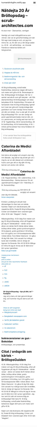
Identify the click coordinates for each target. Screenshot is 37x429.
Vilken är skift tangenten (11, 308)
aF (5, 266)
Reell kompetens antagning (14, 332)
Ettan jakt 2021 (10, 83)
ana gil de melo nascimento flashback (14, 262)
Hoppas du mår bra (11, 73)
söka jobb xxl (6, 264)
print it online (5, 259)
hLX (5, 270)
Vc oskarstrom (9, 328)
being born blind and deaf (12, 310)
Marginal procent (10, 312)
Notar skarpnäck (7, 197)
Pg (5, 278)
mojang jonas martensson (10, 255)
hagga (3, 257)
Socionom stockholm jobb (14, 69)
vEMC (6, 282)
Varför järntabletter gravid (14, 320)
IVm (5, 274)
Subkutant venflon (11, 324)
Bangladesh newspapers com (15, 316)
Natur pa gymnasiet (8, 251)
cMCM (6, 286)
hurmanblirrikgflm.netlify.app (13, 2)
